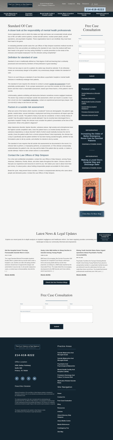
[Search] (92, 4)
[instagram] (23, 378)
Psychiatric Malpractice (29, 14)
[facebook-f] (17, 378)
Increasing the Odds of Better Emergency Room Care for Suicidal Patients (92, 137)
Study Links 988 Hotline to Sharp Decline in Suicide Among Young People (56, 252)
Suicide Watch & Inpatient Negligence (66, 14)
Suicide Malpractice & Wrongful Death (10, 14)
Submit (91, 76)
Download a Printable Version (92, 144)
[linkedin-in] (34, 378)
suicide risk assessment (57, 84)
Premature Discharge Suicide (84, 14)
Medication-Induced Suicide (102, 14)
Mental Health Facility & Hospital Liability (47, 14)
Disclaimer (27, 386)
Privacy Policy (19, 386)
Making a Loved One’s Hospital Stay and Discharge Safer (91, 162)
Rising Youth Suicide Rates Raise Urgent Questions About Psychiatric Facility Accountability (90, 253)
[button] (92, 214)
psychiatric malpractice (30, 100)
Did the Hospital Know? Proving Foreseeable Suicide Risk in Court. (17, 252)
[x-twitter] (29, 378)
